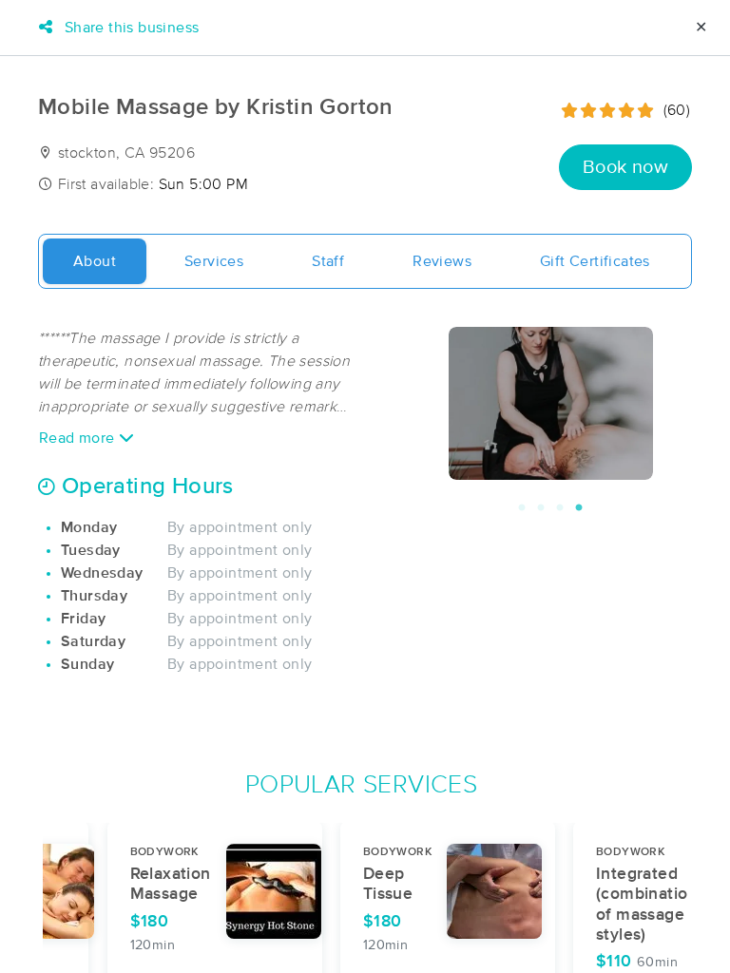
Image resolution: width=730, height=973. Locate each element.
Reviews (442, 261)
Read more (79, 438)
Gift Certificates (595, 261)
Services (213, 261)
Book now (625, 167)
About (94, 261)
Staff (328, 261)
